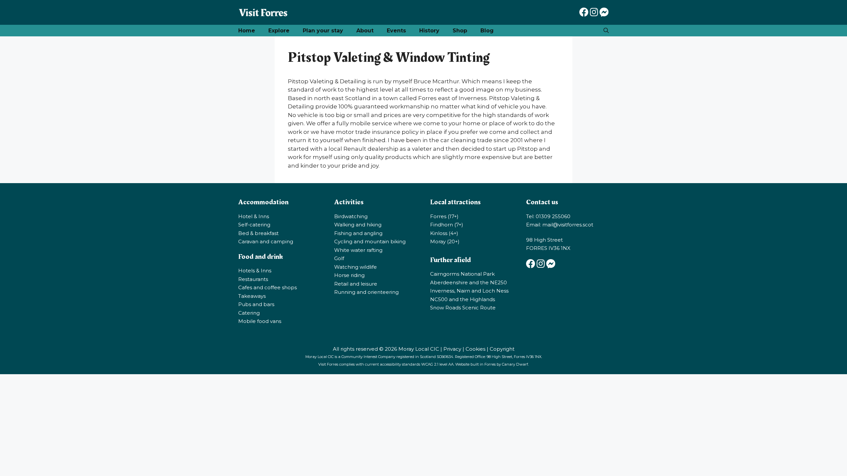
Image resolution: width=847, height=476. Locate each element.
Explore (279, 30)
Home (246, 30)
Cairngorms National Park (462, 274)
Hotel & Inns (253, 216)
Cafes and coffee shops (267, 287)
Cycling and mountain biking (370, 241)
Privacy (452, 349)
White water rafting (358, 250)
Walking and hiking (357, 224)
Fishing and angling (358, 233)
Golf (339, 258)
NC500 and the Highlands (462, 299)
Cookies (475, 349)
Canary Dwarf (515, 364)
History (429, 30)
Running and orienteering (366, 292)
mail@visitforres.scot (567, 224)
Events (396, 30)
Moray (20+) (445, 241)
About (365, 30)
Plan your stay (323, 30)
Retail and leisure (355, 284)
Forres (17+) (444, 216)
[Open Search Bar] (606, 30)
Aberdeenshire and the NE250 (468, 282)
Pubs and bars (256, 304)
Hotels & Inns (254, 270)
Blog (487, 30)
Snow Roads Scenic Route (463, 307)
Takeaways (252, 296)
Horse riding (349, 275)
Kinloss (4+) (444, 233)
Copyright (502, 349)
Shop (460, 30)
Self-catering (254, 224)
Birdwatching (351, 216)
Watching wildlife (355, 267)
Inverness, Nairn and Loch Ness (469, 291)
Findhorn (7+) (446, 224)
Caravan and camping (265, 241)
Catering (249, 313)
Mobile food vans (259, 321)
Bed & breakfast (258, 233)
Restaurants (253, 279)
